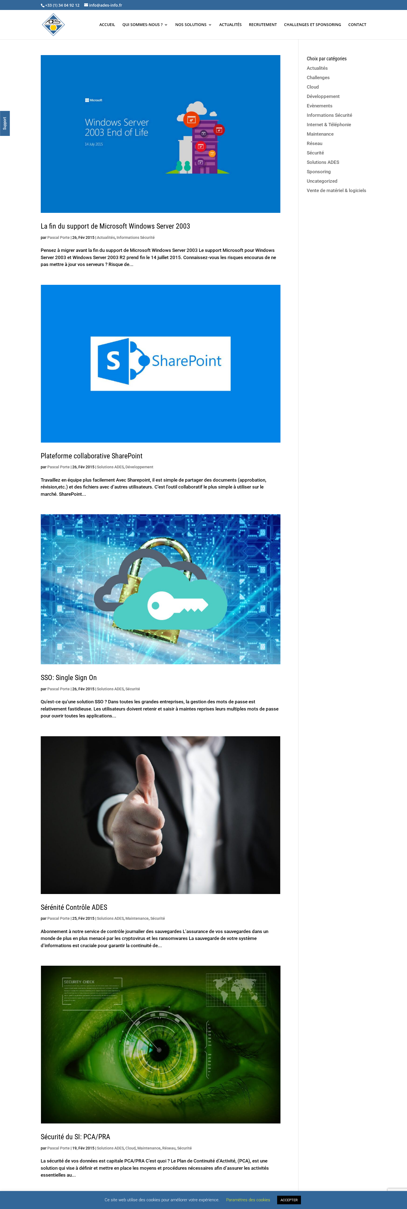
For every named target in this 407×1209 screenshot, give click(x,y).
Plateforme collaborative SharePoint (92, 456)
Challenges (318, 77)
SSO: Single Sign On (69, 677)
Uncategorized (322, 181)
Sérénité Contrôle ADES (74, 907)
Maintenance (137, 918)
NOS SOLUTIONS (191, 25)
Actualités (106, 237)
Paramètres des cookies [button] (248, 1199)
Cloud (130, 1148)
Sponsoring (319, 171)
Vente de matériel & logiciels (336, 190)
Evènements (320, 105)
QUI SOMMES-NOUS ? (142, 25)
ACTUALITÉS (230, 25)
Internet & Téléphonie (329, 124)
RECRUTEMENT (263, 25)
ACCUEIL (107, 25)
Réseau (169, 1148)
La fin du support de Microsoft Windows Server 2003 (115, 226)
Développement (139, 467)
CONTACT (357, 25)
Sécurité (132, 689)
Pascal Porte (58, 237)
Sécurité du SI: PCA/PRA (75, 1137)
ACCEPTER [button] (289, 1200)
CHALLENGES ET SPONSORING (312, 25)
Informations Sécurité (136, 237)
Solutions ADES (110, 467)
